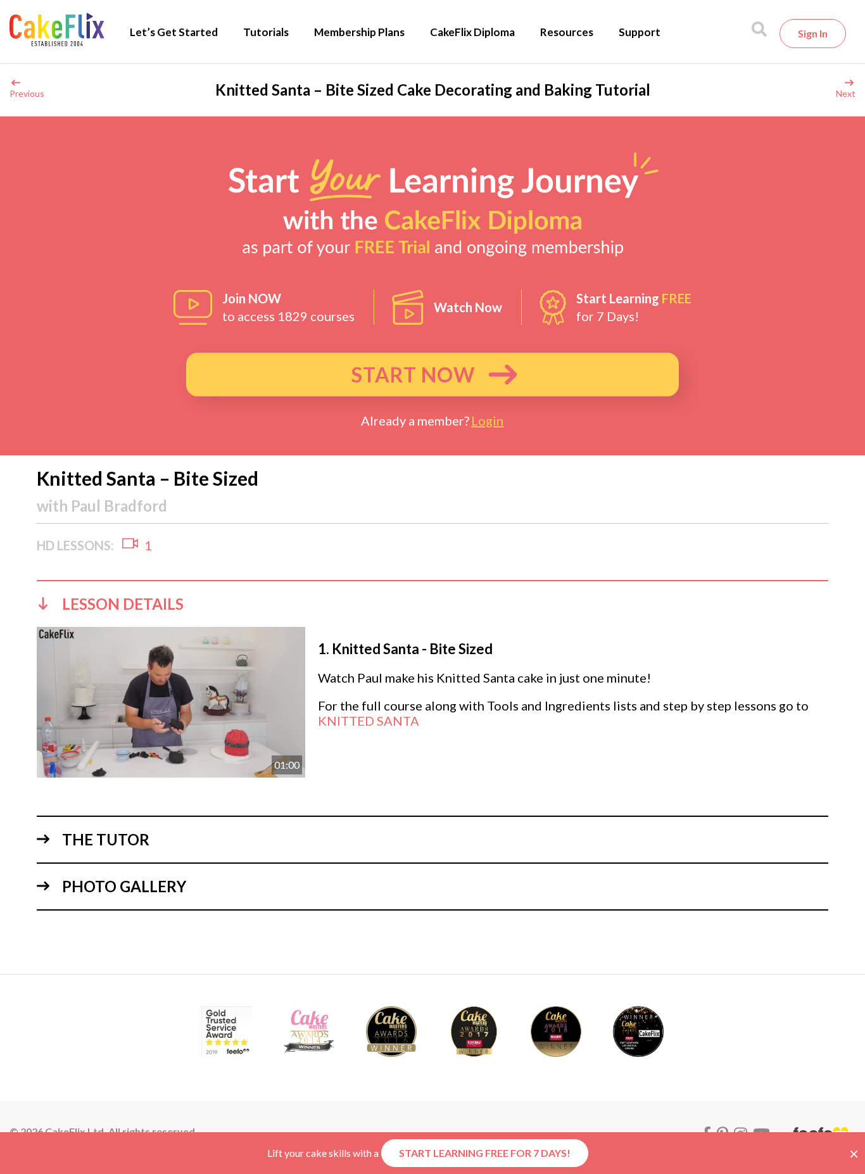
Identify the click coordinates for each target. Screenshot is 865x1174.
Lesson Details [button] (123, 604)
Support (639, 32)
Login (487, 420)
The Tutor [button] (105, 839)
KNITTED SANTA (368, 720)
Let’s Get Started (174, 32)
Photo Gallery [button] (124, 886)
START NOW (413, 374)
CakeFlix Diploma (472, 32)
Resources (566, 32)
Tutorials (266, 32)
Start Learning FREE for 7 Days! (485, 1153)
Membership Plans (359, 32)
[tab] (432, 603)
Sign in (813, 33)
